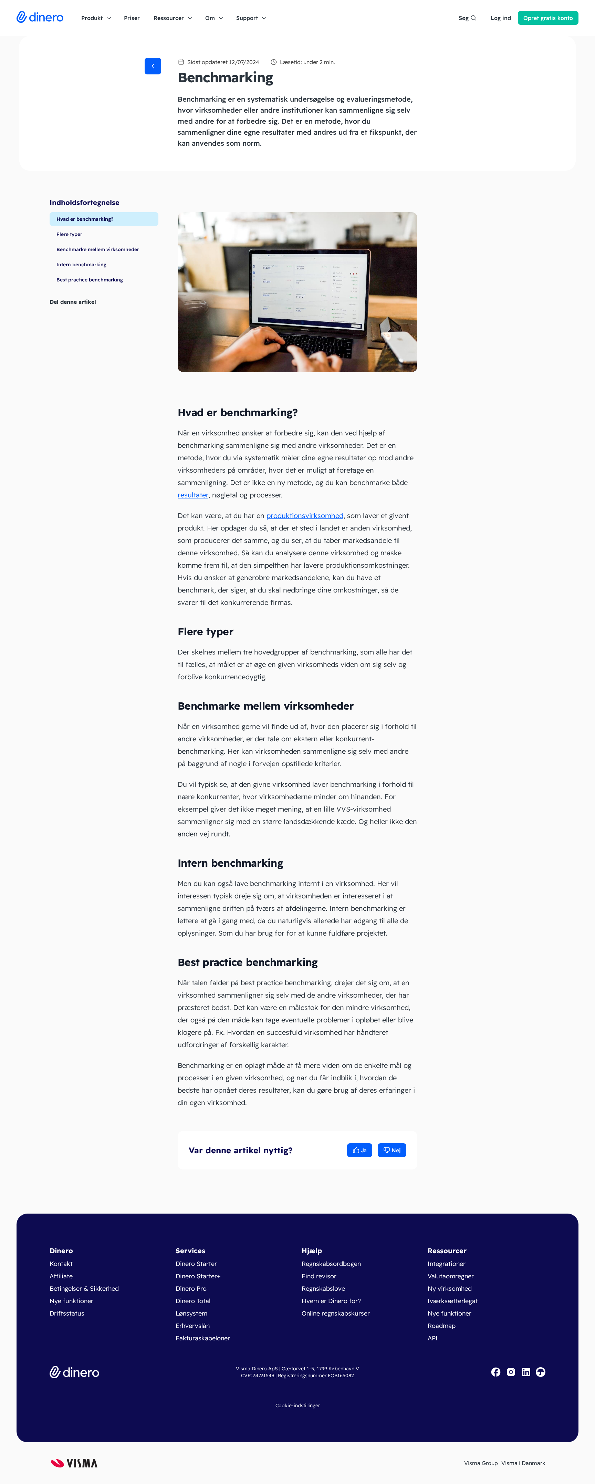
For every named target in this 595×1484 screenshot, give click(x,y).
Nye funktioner (71, 1301)
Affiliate (61, 1276)
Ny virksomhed (450, 1288)
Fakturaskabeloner (203, 1338)
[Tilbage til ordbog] (153, 66)
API (433, 1338)
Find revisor (319, 1276)
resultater (193, 495)
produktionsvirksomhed (305, 515)
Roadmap (442, 1326)
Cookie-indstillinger (297, 1405)
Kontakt (61, 1264)
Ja (364, 1150)
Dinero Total (193, 1301)
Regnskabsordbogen (331, 1264)
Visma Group (481, 1463)
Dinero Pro (191, 1288)
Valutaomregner (451, 1276)
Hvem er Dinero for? (331, 1301)
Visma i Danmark (523, 1463)
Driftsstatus (67, 1313)
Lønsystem (191, 1313)
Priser (132, 17)
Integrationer (447, 1264)
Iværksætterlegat (453, 1301)
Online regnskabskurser (336, 1313)
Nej (396, 1150)
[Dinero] (40, 18)
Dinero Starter (196, 1264)
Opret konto (548, 17)
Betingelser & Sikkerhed (84, 1288)
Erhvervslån (193, 1326)
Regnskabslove (323, 1288)
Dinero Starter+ (198, 1276)
